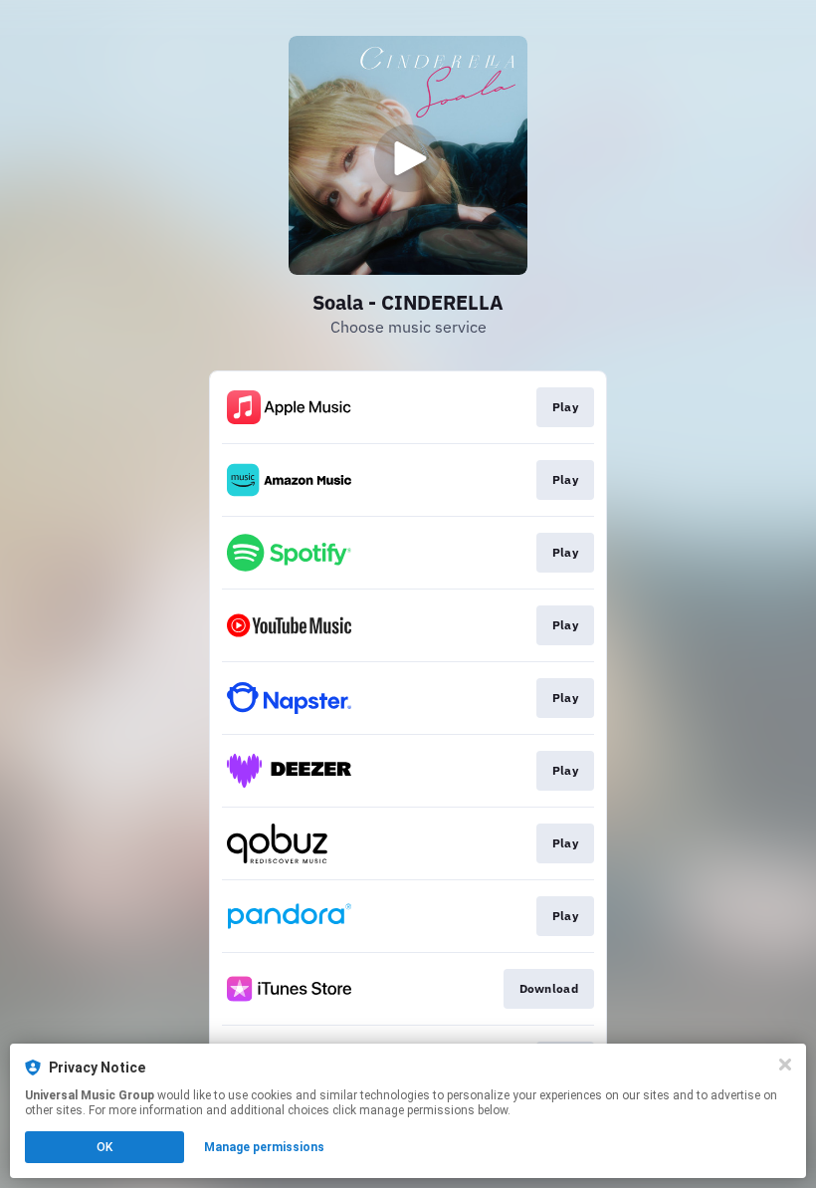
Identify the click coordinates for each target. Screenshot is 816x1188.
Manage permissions (264, 1147)
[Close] (785, 1064)
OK (104, 1147)
